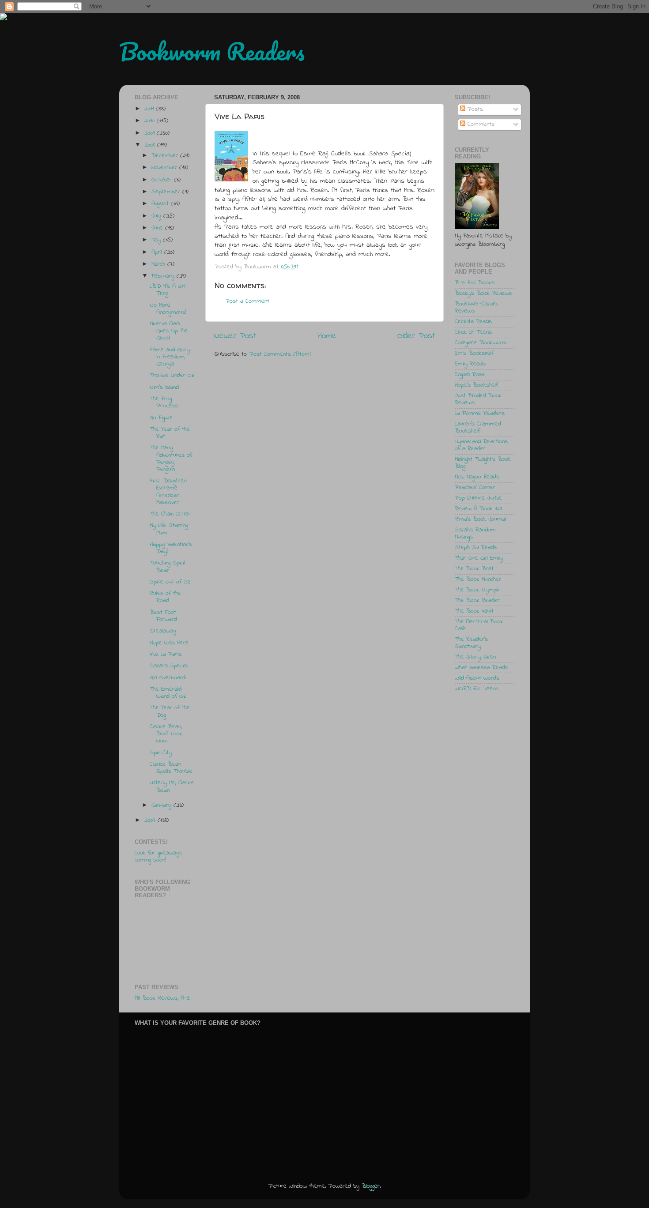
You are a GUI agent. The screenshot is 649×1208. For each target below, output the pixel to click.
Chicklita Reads (473, 321)
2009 (150, 133)
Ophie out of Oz (170, 582)
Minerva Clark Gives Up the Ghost (169, 331)
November (165, 167)
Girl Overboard (167, 678)
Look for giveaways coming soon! (158, 857)
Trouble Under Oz (172, 375)
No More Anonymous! (168, 309)
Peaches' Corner (475, 487)
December (165, 155)
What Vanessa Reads (481, 667)
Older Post (416, 336)
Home (326, 336)
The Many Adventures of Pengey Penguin (171, 459)
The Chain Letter (170, 514)
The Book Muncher (478, 579)
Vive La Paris (165, 654)
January (162, 805)
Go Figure (161, 418)
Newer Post (235, 336)
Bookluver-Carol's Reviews (476, 308)
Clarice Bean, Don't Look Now (166, 734)
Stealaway (163, 631)
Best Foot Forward (163, 616)
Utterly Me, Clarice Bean (172, 786)
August (161, 203)
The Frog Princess (164, 402)
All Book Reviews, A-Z (162, 998)
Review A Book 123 (478, 508)
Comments (479, 124)
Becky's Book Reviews (483, 293)
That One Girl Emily (479, 558)
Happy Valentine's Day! (171, 548)
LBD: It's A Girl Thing (167, 290)
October (162, 180)
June (158, 228)
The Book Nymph (477, 590)
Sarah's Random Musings (475, 534)
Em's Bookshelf (474, 353)
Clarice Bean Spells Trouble (171, 768)
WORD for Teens (476, 689)
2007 (151, 820)
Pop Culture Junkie (478, 498)
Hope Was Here (169, 643)
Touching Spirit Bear (168, 567)
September (166, 192)
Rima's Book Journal (480, 519)
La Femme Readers (480, 413)
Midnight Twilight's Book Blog (483, 463)
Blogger (371, 1186)
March (159, 264)
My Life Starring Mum (169, 529)
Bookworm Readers (212, 51)
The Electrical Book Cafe (479, 625)
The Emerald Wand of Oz (168, 693)
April (157, 252)
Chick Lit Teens (473, 332)
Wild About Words (477, 678)
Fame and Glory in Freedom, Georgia (170, 357)
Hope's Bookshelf (476, 385)
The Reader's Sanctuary (471, 643)
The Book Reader (477, 600)
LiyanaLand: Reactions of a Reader (481, 445)
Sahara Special (169, 666)
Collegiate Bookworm (481, 343)
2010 (150, 121)
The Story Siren (475, 657)
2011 (150, 109)
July (157, 216)
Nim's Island (164, 387)
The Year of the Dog (170, 711)
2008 (150, 145)
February (164, 276)
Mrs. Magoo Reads (477, 477)
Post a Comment (247, 301)
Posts (474, 109)
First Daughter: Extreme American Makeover (168, 492)
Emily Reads (470, 364)
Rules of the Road (165, 597)
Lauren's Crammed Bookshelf (478, 428)
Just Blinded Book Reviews (478, 399)
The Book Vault (474, 611)
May (157, 240)
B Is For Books (474, 282)
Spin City (161, 753)
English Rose (470, 374)
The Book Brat (474, 568)
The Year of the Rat (170, 433)
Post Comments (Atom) (280, 354)
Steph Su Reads (476, 547)
